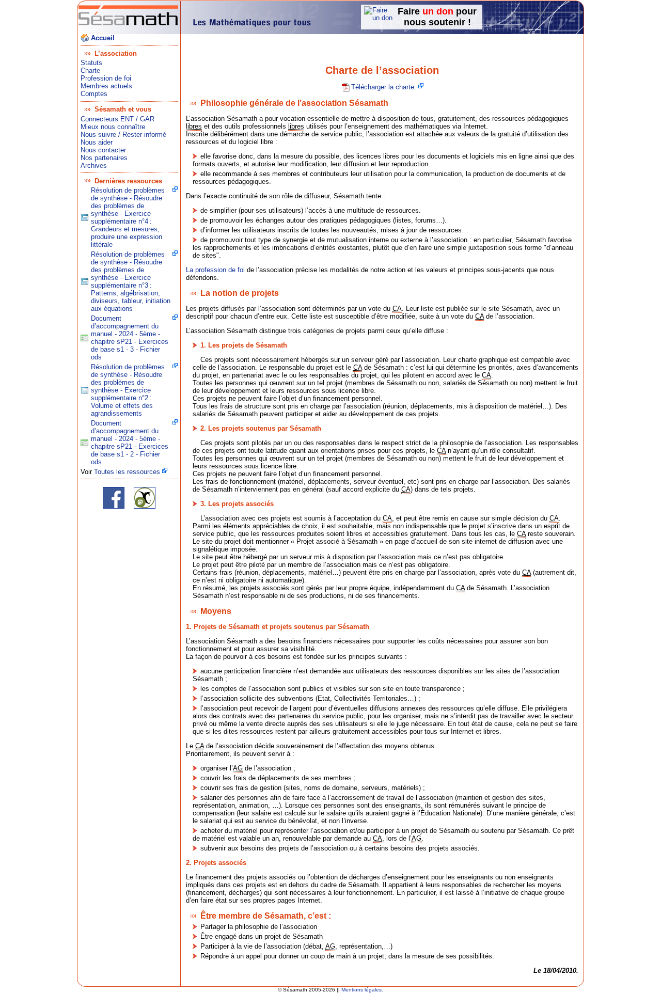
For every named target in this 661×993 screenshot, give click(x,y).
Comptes (94, 94)
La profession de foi (215, 270)
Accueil (103, 38)
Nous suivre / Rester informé (123, 134)
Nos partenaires (104, 158)
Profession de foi (106, 78)
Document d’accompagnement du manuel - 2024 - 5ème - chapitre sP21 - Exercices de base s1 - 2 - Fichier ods (129, 442)
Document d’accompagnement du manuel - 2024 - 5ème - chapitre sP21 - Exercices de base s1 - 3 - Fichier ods (129, 337)
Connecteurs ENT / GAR (117, 119)
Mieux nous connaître (113, 127)
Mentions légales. (362, 989)
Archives (94, 165)
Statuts (91, 63)
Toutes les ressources (127, 472)
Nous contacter (103, 150)
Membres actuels (106, 86)
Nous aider (97, 142)
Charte (90, 70)
